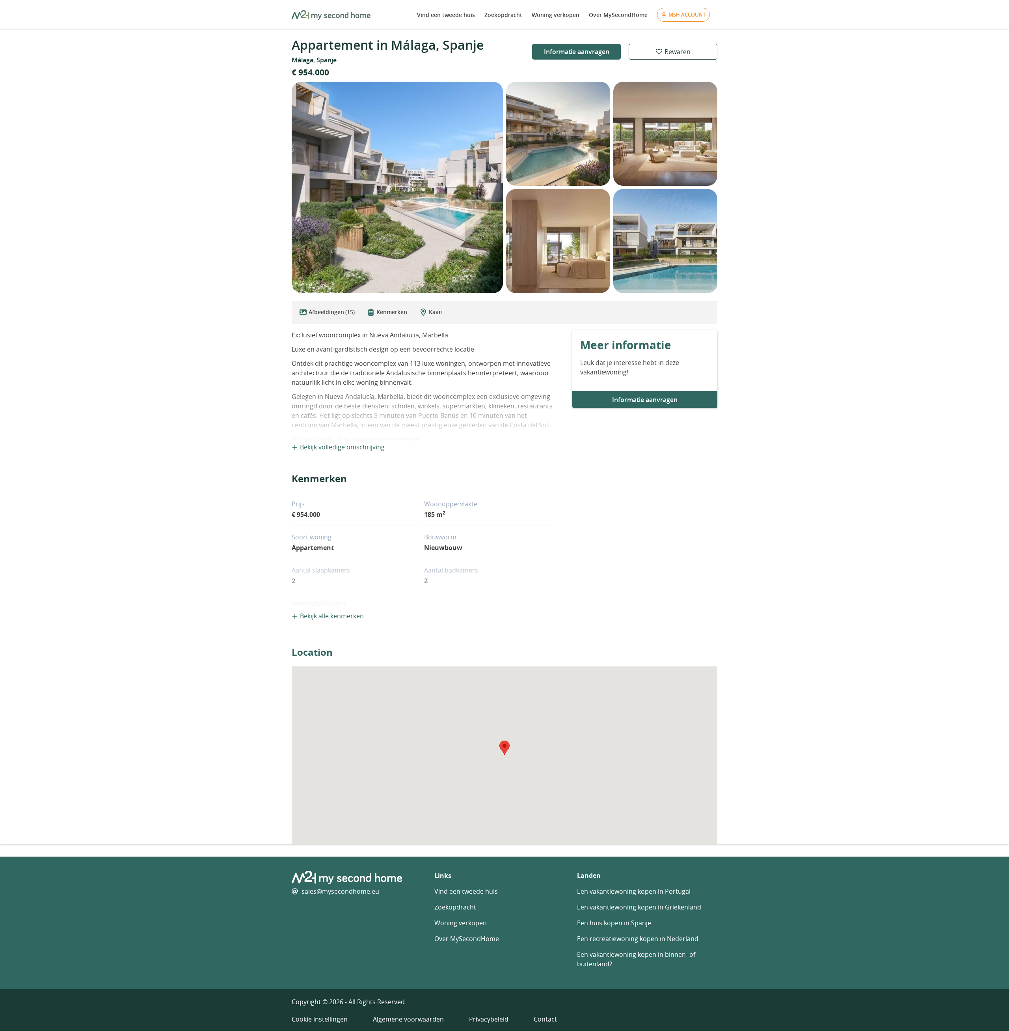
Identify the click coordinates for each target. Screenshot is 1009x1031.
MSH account (687, 14)
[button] (504, 748)
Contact (545, 1019)
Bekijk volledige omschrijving (342, 447)
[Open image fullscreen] (397, 187)
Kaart (436, 312)
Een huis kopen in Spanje (614, 923)
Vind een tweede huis (446, 15)
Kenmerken (391, 312)
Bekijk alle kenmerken (332, 616)
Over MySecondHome (618, 15)
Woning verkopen (555, 15)
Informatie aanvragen (576, 51)
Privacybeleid (488, 1019)
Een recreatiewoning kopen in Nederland (637, 938)
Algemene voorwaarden (408, 1019)
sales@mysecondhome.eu (340, 891)
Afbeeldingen (332, 312)
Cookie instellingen (320, 1019)
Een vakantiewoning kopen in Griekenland (639, 907)
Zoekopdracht (503, 15)
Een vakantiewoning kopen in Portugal (634, 891)
